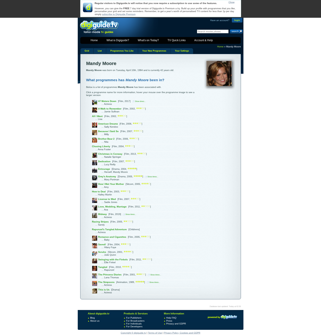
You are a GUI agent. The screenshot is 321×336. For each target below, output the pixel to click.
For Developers (134, 326)
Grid (87, 51)
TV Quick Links (177, 40)
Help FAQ (171, 317)
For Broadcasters (135, 320)
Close (232, 2)
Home (94, 40)
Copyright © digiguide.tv (133, 332)
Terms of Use (155, 332)
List (100, 51)
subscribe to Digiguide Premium (119, 14)
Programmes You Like (121, 51)
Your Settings (182, 51)
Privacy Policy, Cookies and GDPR (182, 332)
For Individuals (134, 323)
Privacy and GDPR (176, 323)
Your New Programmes (154, 51)
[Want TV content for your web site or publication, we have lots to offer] (222, 319)
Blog (92, 317)
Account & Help (203, 40)
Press (169, 320)
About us (94, 320)
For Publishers (133, 317)
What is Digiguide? (117, 40)
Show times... (140, 101)
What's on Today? (148, 40)
